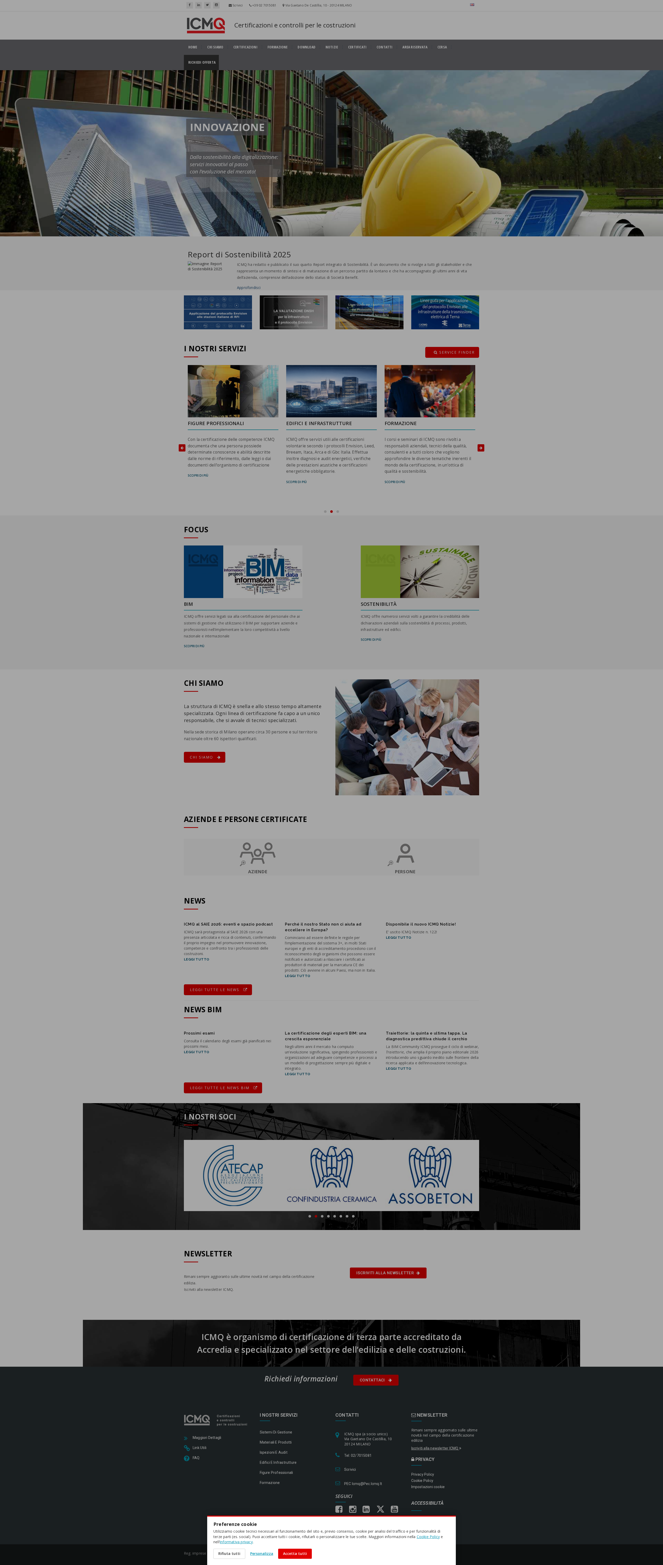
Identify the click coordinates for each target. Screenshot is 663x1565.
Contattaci (373, 1380)
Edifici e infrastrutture (278, 1462)
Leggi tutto (196, 959)
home (192, 47)
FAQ (196, 1458)
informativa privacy (236, 1541)
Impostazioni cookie (428, 1487)
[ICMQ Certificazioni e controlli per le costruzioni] (216, 1420)
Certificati (357, 47)
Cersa (442, 47)
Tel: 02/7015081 (358, 1455)
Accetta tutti (295, 1553)
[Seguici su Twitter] (207, 5)
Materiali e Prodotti (276, 1442)
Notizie (332, 47)
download (306, 47)
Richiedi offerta (203, 62)
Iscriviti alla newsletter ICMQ (435, 1448)
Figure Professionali (276, 1473)
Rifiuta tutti (229, 1553)
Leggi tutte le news (215, 989)
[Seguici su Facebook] (189, 5)
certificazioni (245, 47)
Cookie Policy (422, 1481)
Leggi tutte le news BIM (220, 1087)
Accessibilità (427, 1503)
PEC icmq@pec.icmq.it (363, 1484)
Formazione (278, 47)
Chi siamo (215, 47)
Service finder (456, 352)
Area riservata (414, 47)
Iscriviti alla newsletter (385, 1273)
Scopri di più (198, 482)
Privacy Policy (422, 1474)
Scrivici (237, 5)
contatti (385, 47)
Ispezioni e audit (273, 1452)
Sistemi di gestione (276, 1432)
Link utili (199, 1448)
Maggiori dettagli (207, 1438)
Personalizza (261, 1553)
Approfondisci (249, 287)
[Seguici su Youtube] (216, 5)
